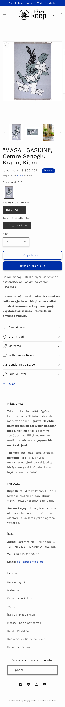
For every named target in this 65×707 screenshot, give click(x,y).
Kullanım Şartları (18, 647)
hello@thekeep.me (30, 561)
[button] (4, 14)
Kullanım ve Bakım (19, 598)
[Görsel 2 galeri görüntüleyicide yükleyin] (32, 132)
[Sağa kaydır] (61, 133)
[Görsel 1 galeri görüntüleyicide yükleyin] (16, 132)
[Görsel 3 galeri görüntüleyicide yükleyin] (49, 132)
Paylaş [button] (11, 383)
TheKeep (19, 701)
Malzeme (13, 590)
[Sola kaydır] (4, 133)
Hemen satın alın (32, 265)
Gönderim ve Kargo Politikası (26, 639)
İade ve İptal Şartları (21, 614)
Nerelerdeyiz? (16, 582)
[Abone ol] (53, 670)
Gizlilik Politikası (18, 630)
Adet (5, 233)
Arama (11, 606)
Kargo (20, 176)
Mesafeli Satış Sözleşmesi (24, 622)
